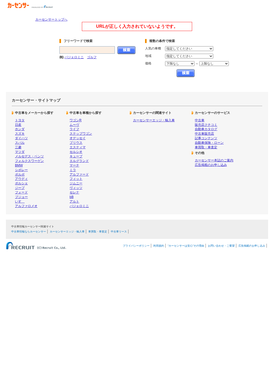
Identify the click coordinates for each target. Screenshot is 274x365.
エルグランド (79, 161)
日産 (18, 125)
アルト (74, 201)
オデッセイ (78, 138)
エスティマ (78, 147)
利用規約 (158, 245)
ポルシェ (21, 183)
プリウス (76, 143)
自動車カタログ (206, 129)
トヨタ (20, 120)
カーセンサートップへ (51, 19)
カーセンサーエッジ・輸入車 (154, 120)
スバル (20, 143)
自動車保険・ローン (209, 143)
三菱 (18, 147)
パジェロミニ (74, 57)
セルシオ (76, 152)
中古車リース (119, 231)
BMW (19, 165)
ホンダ (20, 129)
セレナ (74, 192)
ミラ (73, 170)
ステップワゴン (81, 133)
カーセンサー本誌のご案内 (214, 160)
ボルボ (20, 174)
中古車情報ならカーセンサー (28, 231)
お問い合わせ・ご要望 (221, 245)
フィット (76, 179)
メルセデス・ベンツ (29, 156)
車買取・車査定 (206, 147)
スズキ (20, 133)
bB (72, 197)
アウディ (21, 179)
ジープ (20, 188)
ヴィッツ (76, 188)
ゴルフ (92, 57)
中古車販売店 (204, 133)
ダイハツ (21, 138)
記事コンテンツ (206, 138)
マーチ (74, 165)
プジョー (21, 197)
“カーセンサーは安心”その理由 (186, 245)
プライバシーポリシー (136, 245)
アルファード (79, 174)
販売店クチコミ (206, 125)
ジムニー (76, 183)
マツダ (20, 152)
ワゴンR (76, 120)
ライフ (74, 129)
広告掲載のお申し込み (211, 165)
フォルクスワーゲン (29, 161)
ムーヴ (74, 125)
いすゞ (20, 201)
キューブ (76, 156)
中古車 (199, 120)
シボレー (21, 170)
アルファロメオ (26, 206)
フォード (21, 192)
